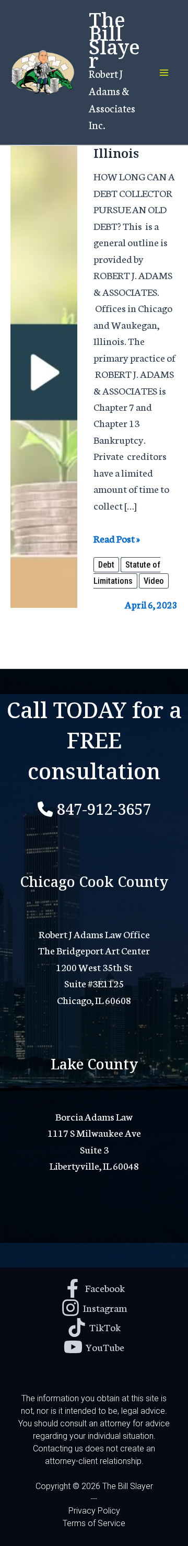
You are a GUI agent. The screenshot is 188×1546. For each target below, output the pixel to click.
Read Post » (116, 538)
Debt (106, 565)
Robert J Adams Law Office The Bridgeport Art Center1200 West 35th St (94, 950)
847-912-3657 (104, 807)
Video (154, 581)
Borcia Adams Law (94, 1116)
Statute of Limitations (126, 573)
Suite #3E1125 (94, 983)
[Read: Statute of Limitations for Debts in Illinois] (43, 350)
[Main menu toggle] (164, 72)
